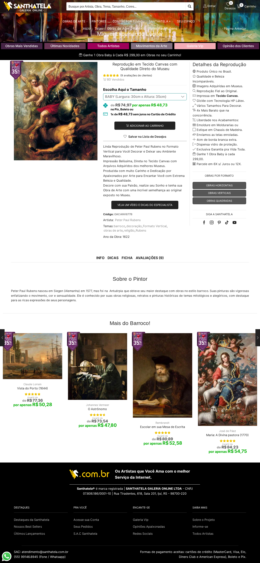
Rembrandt (162, 422)
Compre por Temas (127, 21)
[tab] (100, 257)
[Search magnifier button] (189, 6)
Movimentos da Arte (151, 46)
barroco (119, 226)
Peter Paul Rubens (128, 220)
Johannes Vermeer (97, 404)
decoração (134, 226)
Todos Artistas (108, 46)
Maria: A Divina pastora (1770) (227, 435)
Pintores (99, 21)
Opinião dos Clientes (238, 46)
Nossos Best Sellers (28, 526)
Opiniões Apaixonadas (149, 526)
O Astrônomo (97, 409)
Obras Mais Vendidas (21, 46)
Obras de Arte (74, 21)
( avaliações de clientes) (136, 75)
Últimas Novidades (64, 46)
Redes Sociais (143, 533)
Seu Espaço (186, 21)
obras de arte (113, 230)
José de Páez (227, 431)
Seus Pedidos (83, 526)
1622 (126, 237)
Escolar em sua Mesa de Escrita (162, 427)
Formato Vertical (155, 226)
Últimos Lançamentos (29, 533)
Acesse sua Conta (86, 520)
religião (129, 230)
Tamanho (138, 89)
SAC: (41, 552)
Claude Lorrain (32, 384)
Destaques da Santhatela (31, 520)
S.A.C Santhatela (85, 533)
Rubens (141, 230)
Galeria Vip (195, 46)
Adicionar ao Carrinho (147, 125)
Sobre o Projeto (203, 520)
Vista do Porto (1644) (32, 388)
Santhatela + (160, 21)
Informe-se (200, 526)
